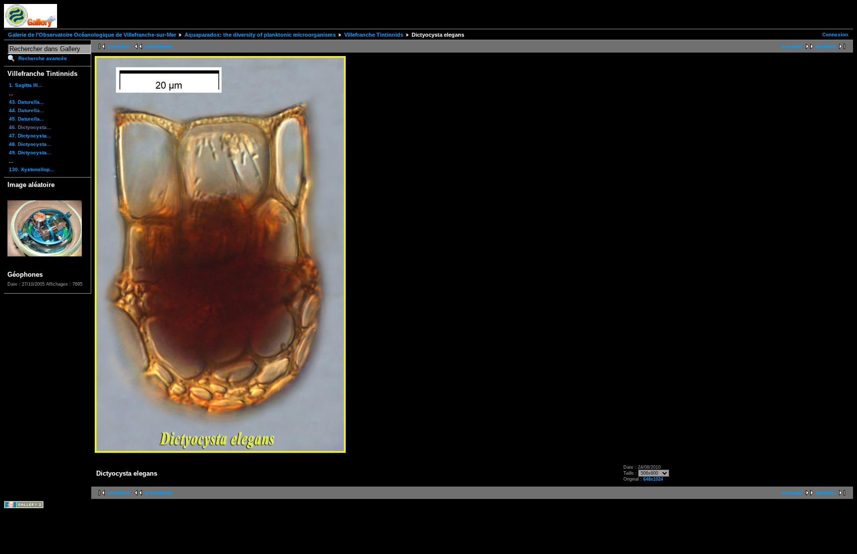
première (119, 46)
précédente (158, 46)
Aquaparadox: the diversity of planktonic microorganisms (260, 35)
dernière (826, 46)
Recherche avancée (42, 58)
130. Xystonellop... (31, 169)
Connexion (835, 34)
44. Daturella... (26, 110)
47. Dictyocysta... (30, 135)
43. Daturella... (26, 102)
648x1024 (653, 479)
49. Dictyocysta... (30, 152)
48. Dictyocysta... (30, 144)
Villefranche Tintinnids (373, 35)
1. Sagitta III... (25, 85)
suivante (792, 46)
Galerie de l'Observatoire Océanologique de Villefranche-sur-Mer (92, 35)
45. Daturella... (26, 119)
